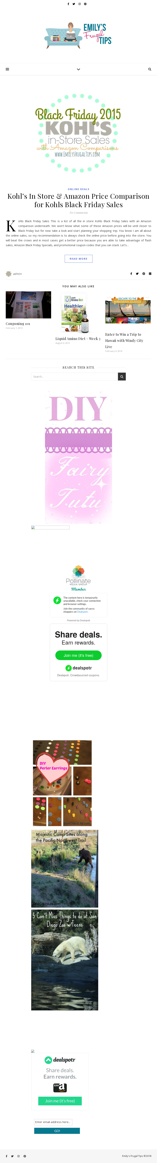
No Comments (78, 212)
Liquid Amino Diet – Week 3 (78, 338)
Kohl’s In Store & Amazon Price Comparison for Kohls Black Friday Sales (78, 200)
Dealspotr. (63, 675)
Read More (78, 258)
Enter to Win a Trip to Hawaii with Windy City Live (124, 340)
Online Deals (78, 189)
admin (17, 274)
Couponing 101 (18, 323)
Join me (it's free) (78, 655)
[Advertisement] (60, 713)
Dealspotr (85, 620)
